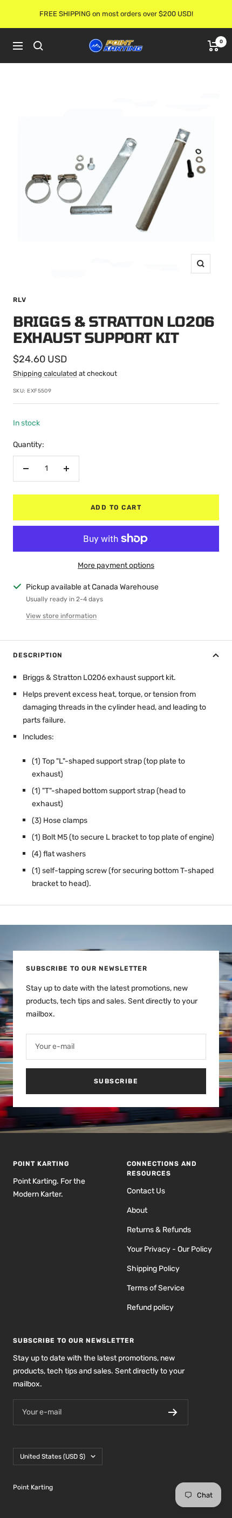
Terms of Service (156, 1288)
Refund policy (150, 1307)
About (137, 1210)
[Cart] (213, 45)
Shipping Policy (153, 1268)
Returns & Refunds (159, 1229)
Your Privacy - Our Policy (169, 1249)
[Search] (38, 46)
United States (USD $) (52, 1456)
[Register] (173, 1412)
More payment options (116, 565)
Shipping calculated (45, 373)
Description (38, 655)
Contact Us (146, 1191)
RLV (19, 300)
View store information (61, 616)
